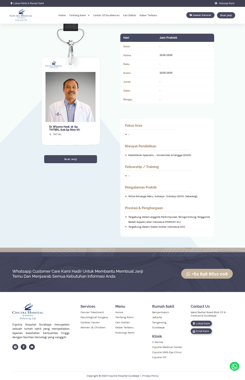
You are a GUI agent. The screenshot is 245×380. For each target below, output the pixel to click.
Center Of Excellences (106, 15)
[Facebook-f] (23, 347)
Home (62, 15)
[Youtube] (32, 347)
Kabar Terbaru (148, 15)
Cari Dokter (129, 15)
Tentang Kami (77, 15)
